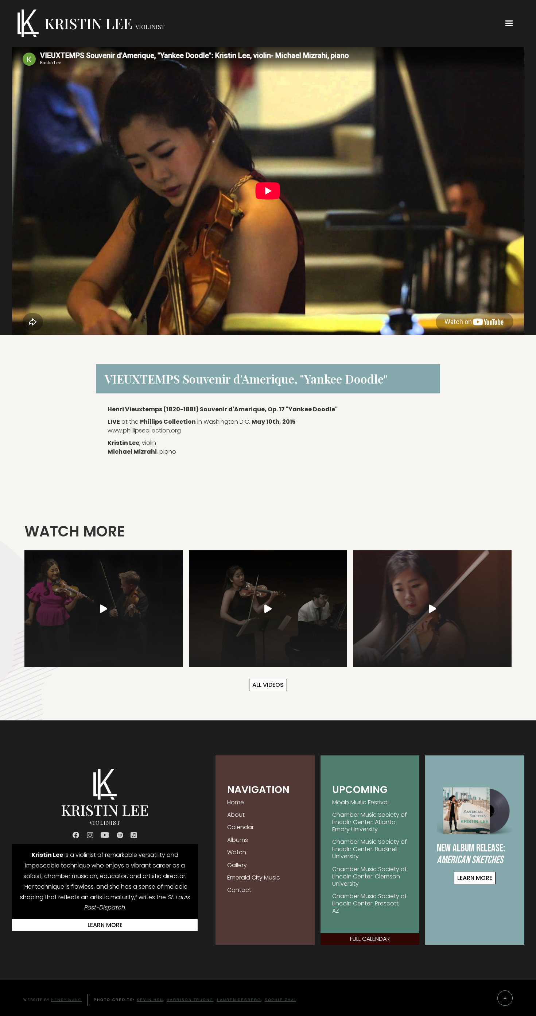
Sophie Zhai (280, 1000)
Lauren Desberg (239, 1000)
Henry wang (66, 1000)
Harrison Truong (190, 1000)
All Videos (268, 685)
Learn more (105, 925)
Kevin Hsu (150, 1000)
